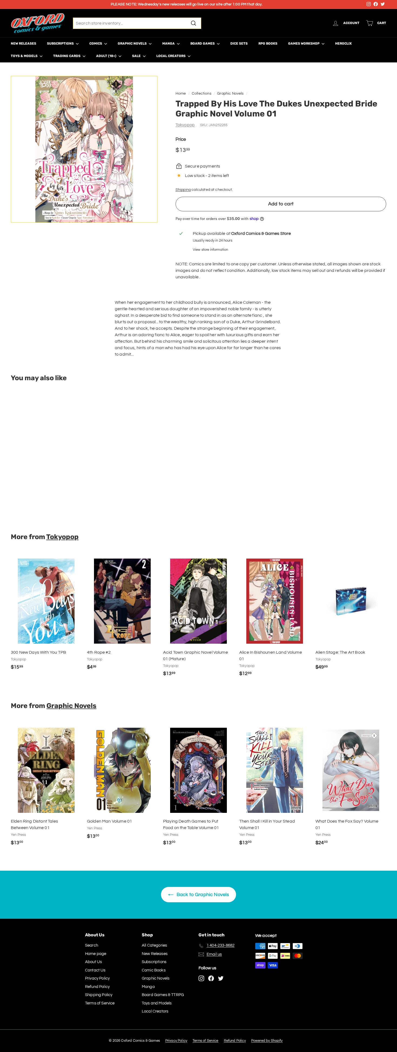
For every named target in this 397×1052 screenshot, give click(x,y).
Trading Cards (67, 56)
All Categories (154, 945)
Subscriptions (61, 43)
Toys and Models (156, 1003)
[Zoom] (84, 149)
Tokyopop (185, 125)
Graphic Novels (132, 43)
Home (181, 93)
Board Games (203, 43)
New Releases (23, 43)
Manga (169, 43)
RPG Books (267, 43)
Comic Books (154, 970)
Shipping (183, 190)
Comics (96, 43)
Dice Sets (239, 43)
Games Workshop (304, 43)
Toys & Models (24, 56)
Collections (201, 93)
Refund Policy (97, 987)
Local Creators (171, 56)
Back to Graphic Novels (202, 894)
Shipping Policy (98, 995)
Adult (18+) (106, 56)
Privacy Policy (97, 978)
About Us (93, 962)
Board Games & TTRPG (163, 995)
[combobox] (137, 23)
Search (91, 945)
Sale (137, 56)
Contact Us (95, 970)
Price (181, 139)
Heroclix (343, 43)
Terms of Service (100, 1003)
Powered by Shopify (267, 1041)
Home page (95, 954)
